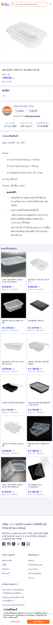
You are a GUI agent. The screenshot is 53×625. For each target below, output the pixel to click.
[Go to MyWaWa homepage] (5, 4)
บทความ (31, 578)
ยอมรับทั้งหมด (38, 622)
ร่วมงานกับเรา (33, 569)
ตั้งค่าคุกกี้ (5, 573)
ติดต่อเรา (31, 560)
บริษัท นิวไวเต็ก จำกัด (23, 106)
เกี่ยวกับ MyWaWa (34, 573)
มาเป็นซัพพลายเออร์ (35, 565)
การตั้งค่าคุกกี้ (15, 622)
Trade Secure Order (32, 116)
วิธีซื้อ (4, 565)
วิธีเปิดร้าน (6, 569)
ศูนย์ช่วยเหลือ (7, 560)
